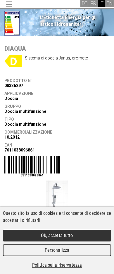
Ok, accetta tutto (57, 235)
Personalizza (57, 250)
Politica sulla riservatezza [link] (57, 265)
